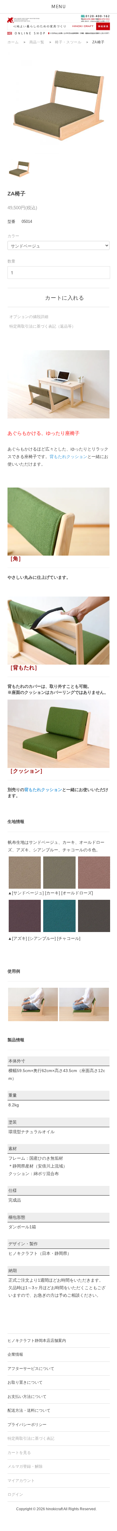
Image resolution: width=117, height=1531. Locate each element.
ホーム (13, 42)
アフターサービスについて (31, 1368)
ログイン (15, 1494)
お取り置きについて (25, 1382)
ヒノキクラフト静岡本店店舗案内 (37, 1340)
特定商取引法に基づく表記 (31, 1438)
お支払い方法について (27, 1396)
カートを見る (19, 1452)
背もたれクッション (68, 456)
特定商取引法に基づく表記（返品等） (42, 326)
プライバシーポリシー (27, 1424)
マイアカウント (21, 1480)
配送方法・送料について (29, 1410)
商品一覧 (36, 42)
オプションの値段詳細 (28, 316)
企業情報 (15, 1354)
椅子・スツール (68, 42)
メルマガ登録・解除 (25, 1466)
